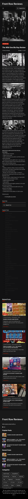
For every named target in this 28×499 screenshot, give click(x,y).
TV (6, 287)
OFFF (6, 274)
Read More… (6, 326)
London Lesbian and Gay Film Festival (15, 265)
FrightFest (8, 247)
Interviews (8, 251)
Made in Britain (9, 267)
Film (6, 244)
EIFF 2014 (8, 236)
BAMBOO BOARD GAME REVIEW (10, 319)
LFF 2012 (7, 254)
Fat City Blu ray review (10, 196)
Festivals (7, 242)
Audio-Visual (8, 213)
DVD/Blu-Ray (5, 43)
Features (7, 240)
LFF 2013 (7, 256)
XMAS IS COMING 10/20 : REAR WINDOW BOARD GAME (12, 401)
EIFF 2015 (8, 238)
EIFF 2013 (8, 235)
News (6, 272)
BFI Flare (7, 219)
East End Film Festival (11, 229)
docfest (7, 226)
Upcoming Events (9, 290)
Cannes (7, 222)
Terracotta (8, 285)
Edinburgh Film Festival (11, 231)
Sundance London (10, 283)
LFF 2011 (7, 253)
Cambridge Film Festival (11, 220)
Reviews (7, 280)
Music (6, 271)
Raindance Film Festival (11, 278)
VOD (6, 294)
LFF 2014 (7, 258)
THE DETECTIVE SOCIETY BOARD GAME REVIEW (12, 374)
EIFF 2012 (8, 233)
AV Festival (8, 215)
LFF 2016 (7, 260)
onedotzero (8, 276)
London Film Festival (10, 263)
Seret (6, 281)
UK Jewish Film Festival (11, 289)
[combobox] (21, 8)
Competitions (8, 224)
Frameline (8, 245)
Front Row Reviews (12, 3)
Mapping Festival (9, 269)
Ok (14, 496)
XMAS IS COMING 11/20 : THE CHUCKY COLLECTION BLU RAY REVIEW (12, 347)
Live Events (8, 262)
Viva (6, 292)
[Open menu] (3, 8)
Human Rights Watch (10, 249)
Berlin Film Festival (10, 217)
